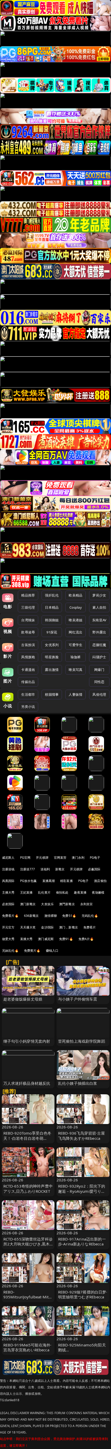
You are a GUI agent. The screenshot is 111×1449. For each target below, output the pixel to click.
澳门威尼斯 (46, 939)
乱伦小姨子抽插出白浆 (77, 1083)
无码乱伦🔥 (90, 915)
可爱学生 (75, 644)
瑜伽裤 (75, 657)
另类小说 (28, 706)
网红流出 (75, 632)
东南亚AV (99, 620)
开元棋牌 (42, 857)
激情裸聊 (50, 915)
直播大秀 (26, 939)
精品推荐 (28, 595)
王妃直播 (26, 892)
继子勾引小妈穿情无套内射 (26, 1041)
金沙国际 (47, 927)
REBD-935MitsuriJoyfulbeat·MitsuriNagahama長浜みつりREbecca (28, 1299)
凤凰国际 (8, 881)
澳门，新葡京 (68, 927)
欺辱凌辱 (28, 632)
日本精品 (52, 607)
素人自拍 (99, 607)
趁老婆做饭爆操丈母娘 (23, 999)
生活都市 (28, 694)
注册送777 (27, 869)
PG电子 (95, 857)
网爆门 (99, 669)
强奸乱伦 (52, 595)
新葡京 (60, 869)
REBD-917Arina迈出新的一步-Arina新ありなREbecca (82, 1241)
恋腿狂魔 (99, 644)
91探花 (51, 632)
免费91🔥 (66, 939)
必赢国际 (94, 869)
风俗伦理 (99, 694)
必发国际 (8, 904)
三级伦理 (28, 607)
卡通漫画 (28, 669)
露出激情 (52, 669)
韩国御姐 (52, 620)
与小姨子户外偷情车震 (77, 999)
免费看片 (89, 927)
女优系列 (52, 644)
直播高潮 (48, 881)
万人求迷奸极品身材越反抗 (26, 1083)
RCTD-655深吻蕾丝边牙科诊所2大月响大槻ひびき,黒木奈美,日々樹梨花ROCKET (28, 1243)
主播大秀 (8, 892)
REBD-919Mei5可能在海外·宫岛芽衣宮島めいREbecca (27, 1347)
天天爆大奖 (28, 927)
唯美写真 (75, 669)
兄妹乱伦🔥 (10, 950)
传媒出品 (28, 681)
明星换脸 (52, 657)
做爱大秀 (8, 939)
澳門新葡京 (67, 904)
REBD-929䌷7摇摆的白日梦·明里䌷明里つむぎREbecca (82, 1294)
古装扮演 (28, 644)
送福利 (45, 869)
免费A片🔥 (86, 939)
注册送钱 (8, 869)
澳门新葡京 (28, 904)
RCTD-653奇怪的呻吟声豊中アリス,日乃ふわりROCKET (28, 1188)
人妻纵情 (75, 694)
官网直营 (60, 857)
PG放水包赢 (28, 881)
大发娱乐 (47, 904)
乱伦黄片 (44, 892)
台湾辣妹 (28, 620)
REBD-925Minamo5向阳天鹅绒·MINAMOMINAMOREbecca (82, 1352)
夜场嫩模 (98, 892)
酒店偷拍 (100, 881)
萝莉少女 (99, 595)
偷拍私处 (62, 892)
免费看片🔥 (10, 915)
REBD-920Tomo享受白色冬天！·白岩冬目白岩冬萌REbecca (27, 1137)
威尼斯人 (8, 857)
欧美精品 (75, 595)
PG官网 (25, 857)
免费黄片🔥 (32, 950)
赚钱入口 (52, 950)
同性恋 (99, 681)
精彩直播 (66, 881)
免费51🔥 (69, 915)
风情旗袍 (28, 657)
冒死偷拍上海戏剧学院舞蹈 (81, 1041)
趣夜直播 (80, 892)
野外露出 (99, 632)
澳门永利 (78, 857)
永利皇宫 (86, 904)
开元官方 (8, 927)
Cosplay (75, 607)
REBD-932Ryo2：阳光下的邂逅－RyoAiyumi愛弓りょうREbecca (81, 1190)
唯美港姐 (75, 620)
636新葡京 (31, 915)
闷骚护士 (99, 657)
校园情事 (52, 694)
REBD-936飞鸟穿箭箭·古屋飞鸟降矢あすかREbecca (81, 1135)
